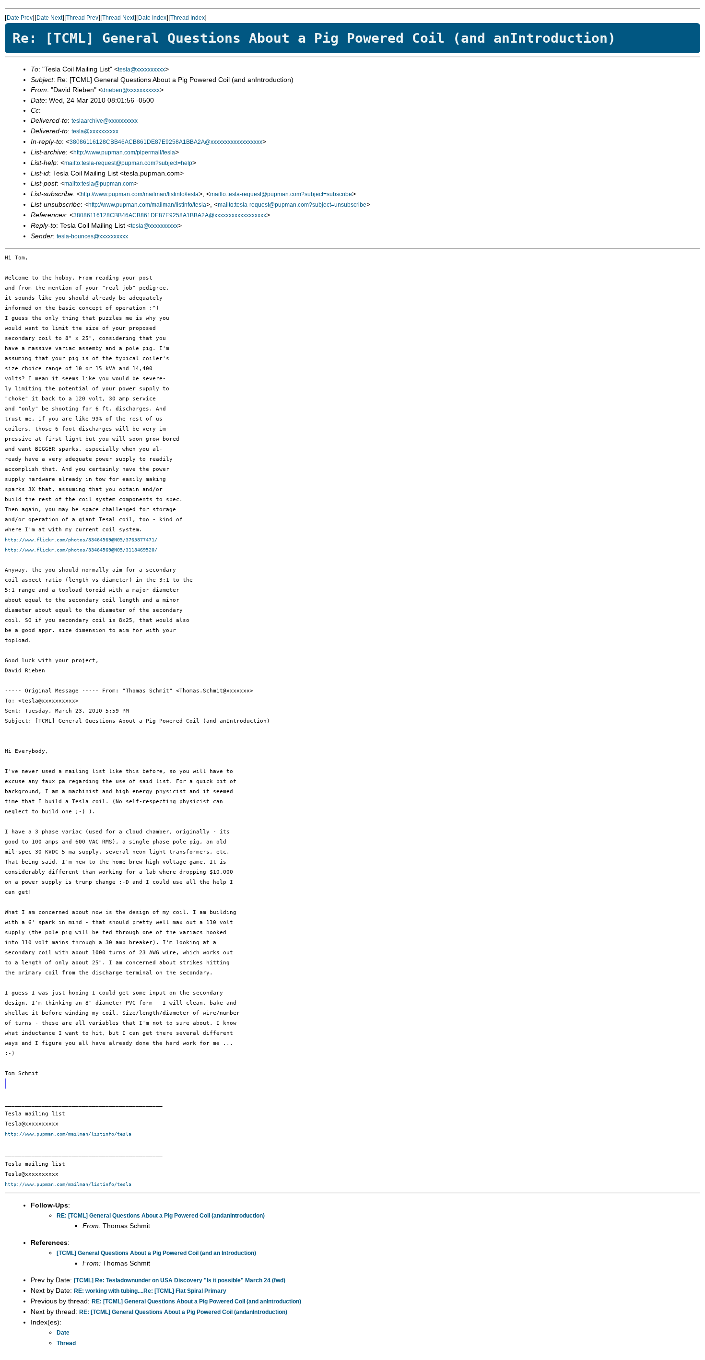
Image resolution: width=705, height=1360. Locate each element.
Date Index (152, 17)
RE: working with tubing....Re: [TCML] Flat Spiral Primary (150, 1291)
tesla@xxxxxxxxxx (141, 69)
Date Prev (20, 17)
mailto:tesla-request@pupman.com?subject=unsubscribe (292, 204)
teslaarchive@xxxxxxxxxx (104, 120)
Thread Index (187, 17)
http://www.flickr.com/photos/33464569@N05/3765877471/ (81, 539)
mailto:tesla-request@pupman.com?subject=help (128, 163)
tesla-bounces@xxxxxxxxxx (92, 236)
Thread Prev (82, 17)
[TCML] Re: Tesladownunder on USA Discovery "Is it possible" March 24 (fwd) (179, 1280)
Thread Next (118, 17)
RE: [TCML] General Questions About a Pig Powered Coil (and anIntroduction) (196, 1301)
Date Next (49, 17)
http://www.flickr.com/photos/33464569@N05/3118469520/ (81, 549)
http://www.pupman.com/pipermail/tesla (124, 152)
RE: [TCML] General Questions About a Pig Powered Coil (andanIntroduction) (161, 1215)
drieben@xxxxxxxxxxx (131, 90)
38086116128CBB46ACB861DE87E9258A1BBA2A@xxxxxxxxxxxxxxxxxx (166, 142)
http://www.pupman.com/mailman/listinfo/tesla (140, 194)
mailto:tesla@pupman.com (99, 183)
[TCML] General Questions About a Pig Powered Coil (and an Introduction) (156, 1253)
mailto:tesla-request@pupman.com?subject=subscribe (281, 194)
